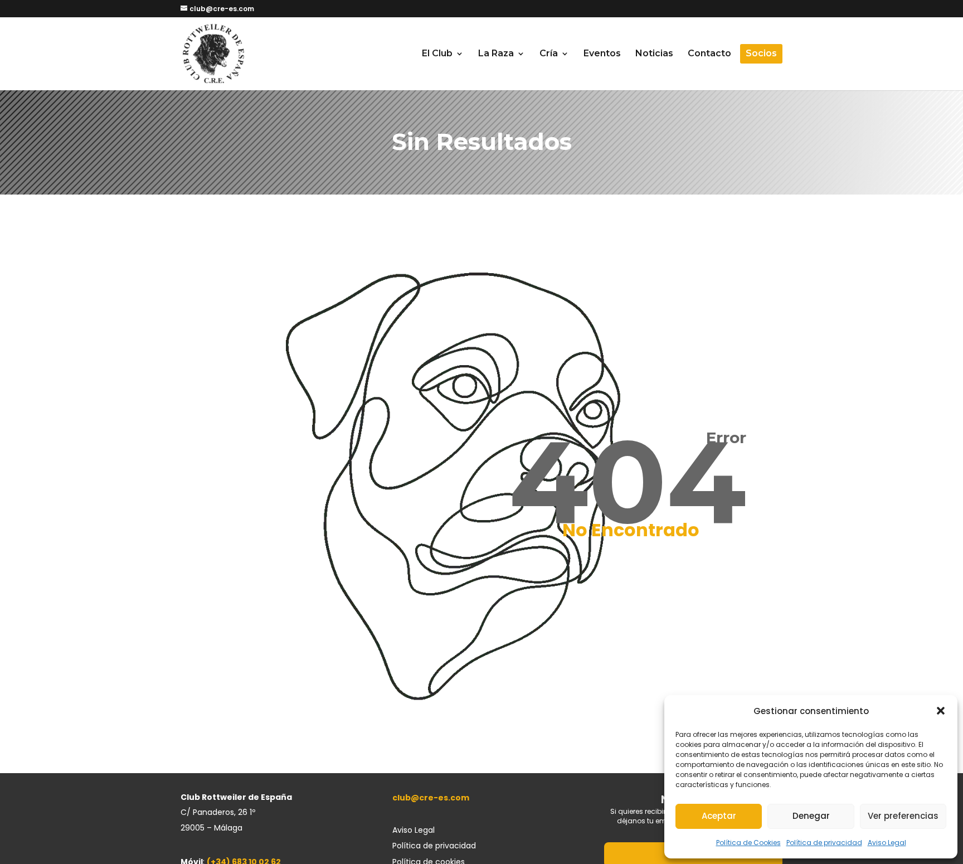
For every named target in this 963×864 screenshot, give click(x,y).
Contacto (709, 54)
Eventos (602, 54)
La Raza (496, 54)
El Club (437, 54)
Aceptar (719, 816)
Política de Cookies (748, 842)
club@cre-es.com (430, 797)
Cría (548, 54)
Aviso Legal (887, 842)
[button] (940, 710)
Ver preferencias (903, 816)
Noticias (654, 54)
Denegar (811, 816)
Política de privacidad (824, 842)
